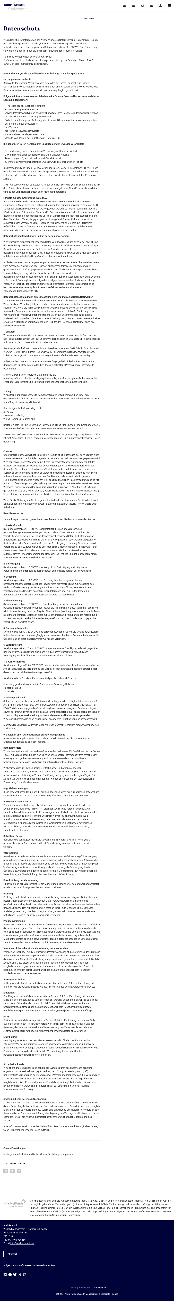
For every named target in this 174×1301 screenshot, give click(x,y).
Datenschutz (99, 1287)
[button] (5, 1171)
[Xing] (20, 1274)
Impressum (84, 1287)
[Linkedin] (5, 1274)
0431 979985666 (16, 1239)
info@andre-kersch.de (22, 1243)
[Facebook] (10, 1274)
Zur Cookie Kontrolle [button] (14, 1163)
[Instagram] (25, 1274)
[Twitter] (15, 1274)
